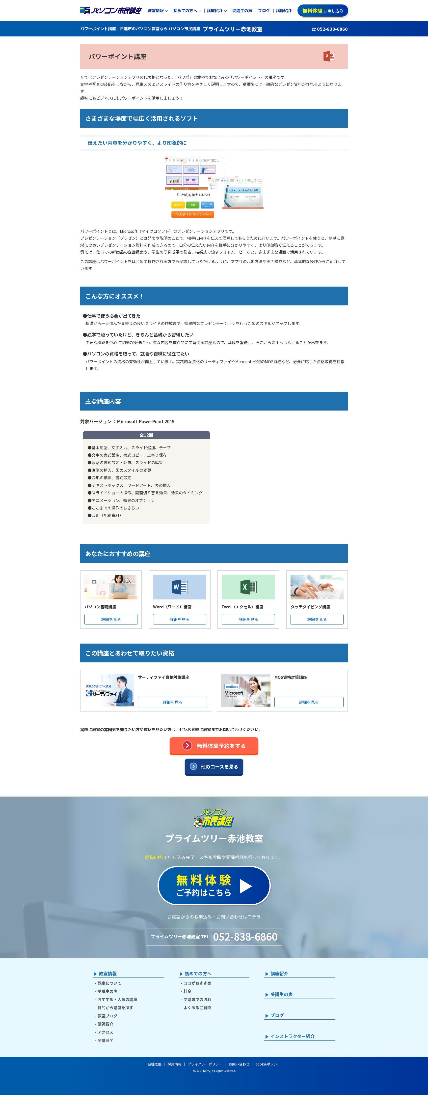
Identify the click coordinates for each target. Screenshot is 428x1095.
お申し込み (322, 10)
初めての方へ (185, 10)
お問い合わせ (239, 1064)
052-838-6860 (245, 936)
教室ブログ (107, 1016)
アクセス (105, 1032)
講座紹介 (215, 10)
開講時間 (105, 1040)
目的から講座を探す (115, 1007)
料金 (187, 991)
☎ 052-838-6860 (330, 29)
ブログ (264, 10)
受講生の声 (242, 10)
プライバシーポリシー (205, 1064)
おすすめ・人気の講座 (117, 999)
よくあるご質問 (197, 1007)
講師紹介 (284, 10)
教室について (109, 983)
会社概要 (154, 1064)
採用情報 (175, 1064)
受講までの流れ (197, 999)
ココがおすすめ (197, 983)
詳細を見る (111, 619)
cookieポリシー (268, 1064)
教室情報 (156, 10)
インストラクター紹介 (292, 1036)
